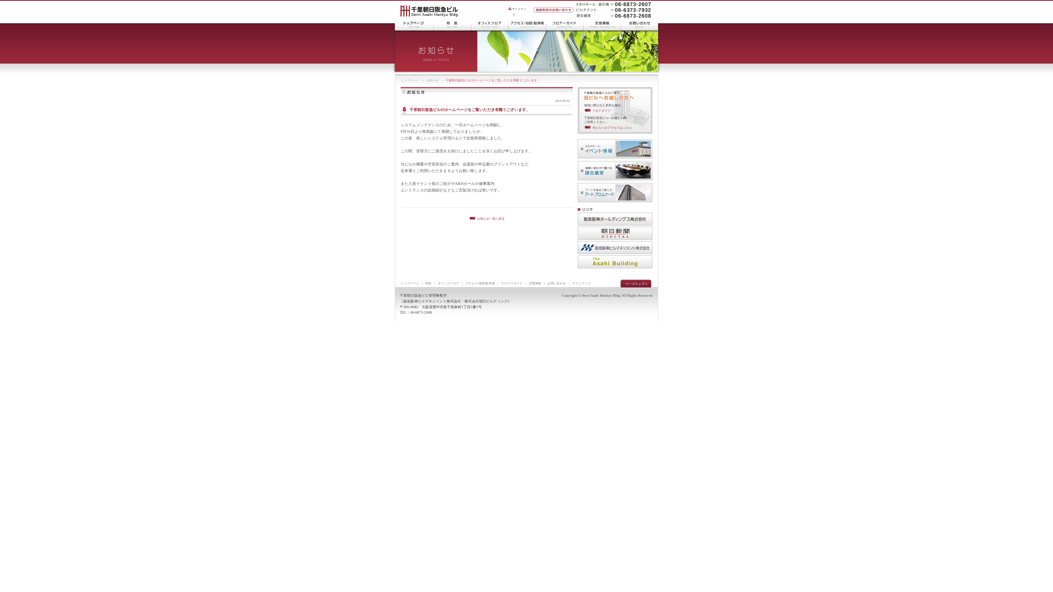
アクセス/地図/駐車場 (527, 24)
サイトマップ (519, 11)
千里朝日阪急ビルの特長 (452, 24)
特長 (428, 283)
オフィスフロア (489, 24)
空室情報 (602, 24)
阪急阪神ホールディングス (615, 219)
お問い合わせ (639, 24)
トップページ (410, 80)
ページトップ (635, 283)
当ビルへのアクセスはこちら (612, 127)
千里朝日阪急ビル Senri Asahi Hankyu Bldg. (429, 11)
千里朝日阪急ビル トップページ (414, 24)
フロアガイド (601, 110)
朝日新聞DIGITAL (615, 233)
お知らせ (432, 80)
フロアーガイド (565, 24)
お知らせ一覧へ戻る (491, 218)
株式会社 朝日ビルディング (615, 261)
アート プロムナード (615, 192)
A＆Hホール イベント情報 (615, 148)
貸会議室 (615, 170)
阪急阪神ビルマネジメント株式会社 (615, 247)
